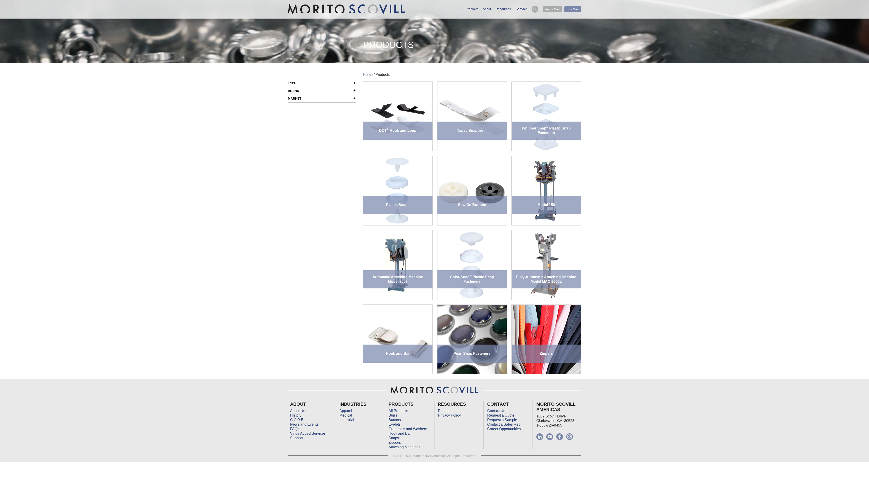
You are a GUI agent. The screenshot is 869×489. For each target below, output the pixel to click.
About (487, 9)
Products (472, 9)
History (295, 415)
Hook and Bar (400, 433)
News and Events (304, 424)
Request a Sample (502, 420)
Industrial (346, 420)
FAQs (294, 429)
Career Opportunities (504, 429)
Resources (503, 9)
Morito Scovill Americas (346, 9)
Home (368, 75)
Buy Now (572, 9)
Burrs (393, 415)
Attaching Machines (404, 447)
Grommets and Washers (408, 429)
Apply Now (552, 9)
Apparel (345, 411)
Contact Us (496, 411)
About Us (297, 411)
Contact (521, 9)
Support (296, 438)
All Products (398, 411)
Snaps (394, 438)
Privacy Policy (449, 415)
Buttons (395, 420)
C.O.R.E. (297, 420)
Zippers (395, 442)
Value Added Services (308, 433)
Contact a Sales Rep (503, 424)
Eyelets (395, 424)
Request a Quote (500, 415)
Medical (345, 415)
